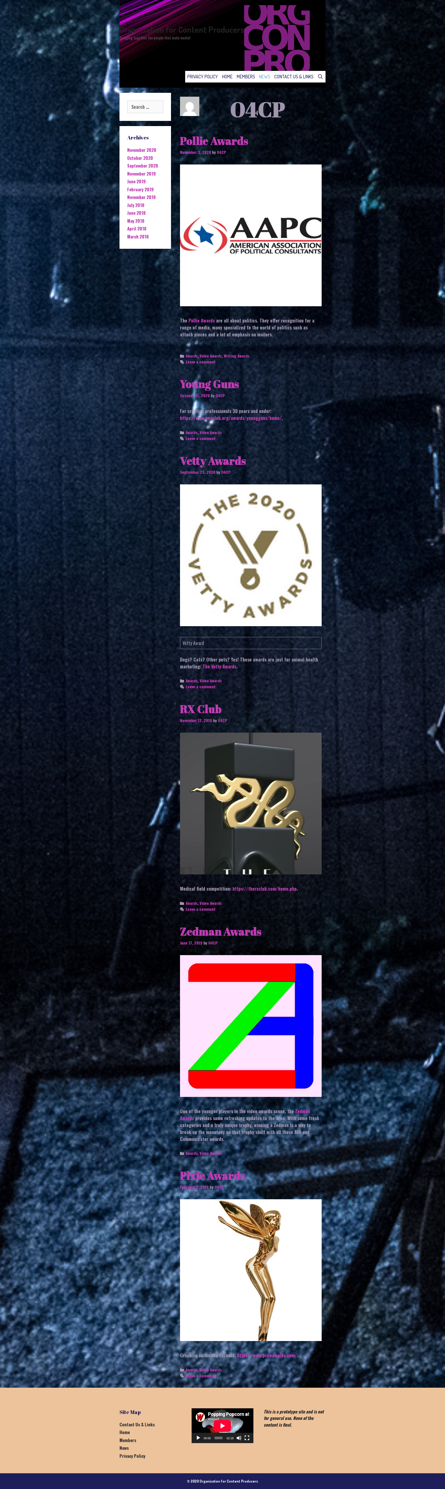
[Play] (198, 1438)
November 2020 (141, 150)
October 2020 (140, 158)
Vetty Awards (213, 460)
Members (246, 76)
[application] (222, 1425)
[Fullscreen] (247, 1438)
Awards (192, 356)
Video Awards (211, 356)
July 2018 (135, 205)
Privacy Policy (202, 76)
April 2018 (136, 228)
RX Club (200, 709)
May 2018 (135, 221)
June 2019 (136, 181)
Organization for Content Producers (181, 29)
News (264, 76)
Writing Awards (236, 356)
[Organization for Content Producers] (277, 37)
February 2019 (140, 189)
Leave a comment (201, 362)
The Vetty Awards (219, 666)
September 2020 (142, 165)
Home (227, 76)
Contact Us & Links (293, 76)
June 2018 (136, 213)
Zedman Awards (220, 931)
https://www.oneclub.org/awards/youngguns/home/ (231, 418)
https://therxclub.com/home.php (265, 888)
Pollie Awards (214, 141)
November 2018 (141, 197)
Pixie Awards (212, 1175)
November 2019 (141, 173)
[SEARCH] (320, 76)
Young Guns (209, 384)
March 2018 (138, 236)
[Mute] (239, 1438)
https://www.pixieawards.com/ (267, 1355)
